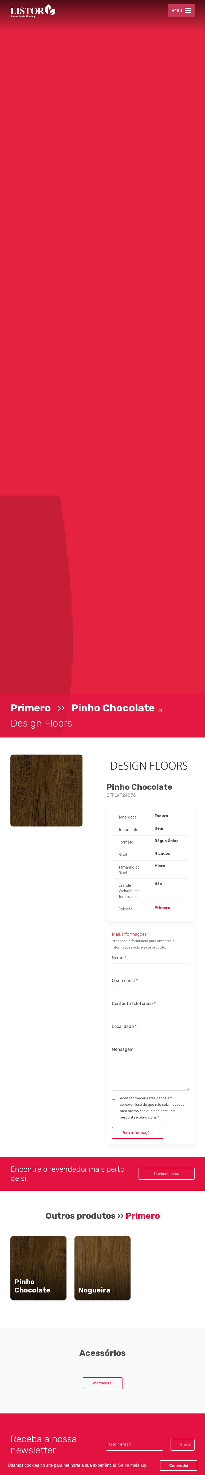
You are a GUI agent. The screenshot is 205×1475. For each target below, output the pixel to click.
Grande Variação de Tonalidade (129, 891)
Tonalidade (128, 817)
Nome (119, 957)
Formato (126, 842)
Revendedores (166, 1174)
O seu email (125, 980)
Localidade (124, 1026)
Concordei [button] (178, 1465)
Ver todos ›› (103, 1383)
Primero (30, 708)
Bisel (123, 855)
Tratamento (128, 830)
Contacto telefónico (134, 1003)
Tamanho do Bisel (129, 870)
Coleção (125, 909)
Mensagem (122, 1049)
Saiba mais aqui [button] (133, 1465)
